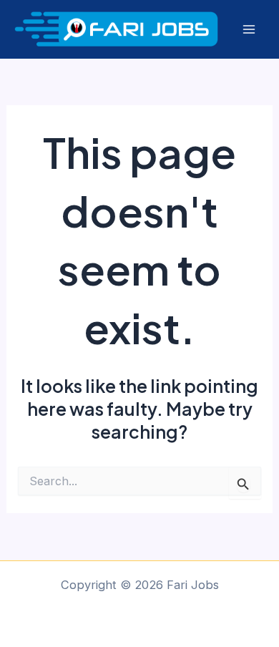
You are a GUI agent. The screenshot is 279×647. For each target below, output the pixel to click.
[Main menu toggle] (248, 30)
